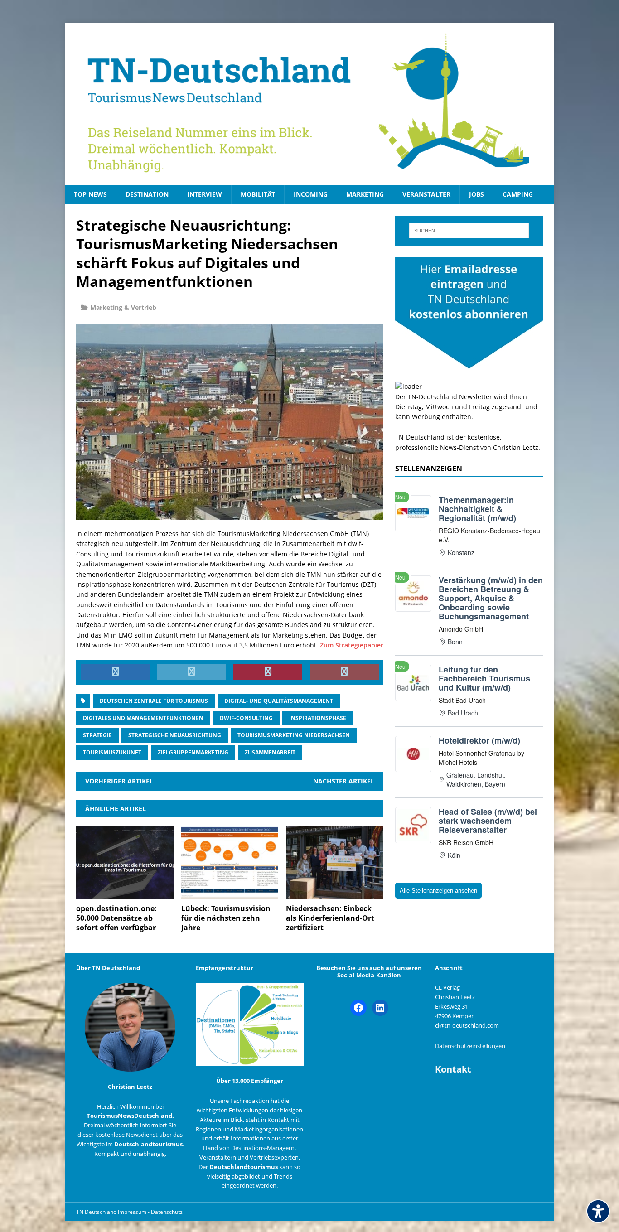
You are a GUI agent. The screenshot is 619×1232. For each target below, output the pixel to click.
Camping (518, 194)
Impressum (133, 1212)
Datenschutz (167, 1212)
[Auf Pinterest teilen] (267, 672)
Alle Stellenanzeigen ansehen (438, 890)
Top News (90, 194)
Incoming (311, 194)
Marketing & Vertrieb (123, 307)
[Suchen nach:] (469, 230)
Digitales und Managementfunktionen (143, 718)
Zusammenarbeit (270, 752)
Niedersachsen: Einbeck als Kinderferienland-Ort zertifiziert (330, 917)
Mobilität (258, 194)
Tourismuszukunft (112, 752)
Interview (204, 194)
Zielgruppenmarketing (193, 752)
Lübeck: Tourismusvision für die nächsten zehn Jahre (226, 917)
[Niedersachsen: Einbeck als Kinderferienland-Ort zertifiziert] (334, 894)
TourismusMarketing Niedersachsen (293, 735)
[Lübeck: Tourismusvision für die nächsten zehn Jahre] (230, 894)
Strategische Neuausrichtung (174, 735)
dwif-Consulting (246, 718)
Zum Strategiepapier (351, 645)
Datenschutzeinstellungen (470, 1046)
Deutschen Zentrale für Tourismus (154, 701)
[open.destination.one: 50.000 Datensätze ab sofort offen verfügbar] (125, 894)
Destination (147, 194)
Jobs (476, 194)
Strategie (97, 735)
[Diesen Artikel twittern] (191, 672)
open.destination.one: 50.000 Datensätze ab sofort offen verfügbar (116, 917)
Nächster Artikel (343, 781)
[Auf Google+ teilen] (344, 672)
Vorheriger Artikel (119, 781)
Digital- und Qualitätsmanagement (278, 701)
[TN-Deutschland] (309, 104)
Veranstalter (426, 194)
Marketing (365, 194)
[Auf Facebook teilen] (115, 672)
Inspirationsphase (317, 718)
